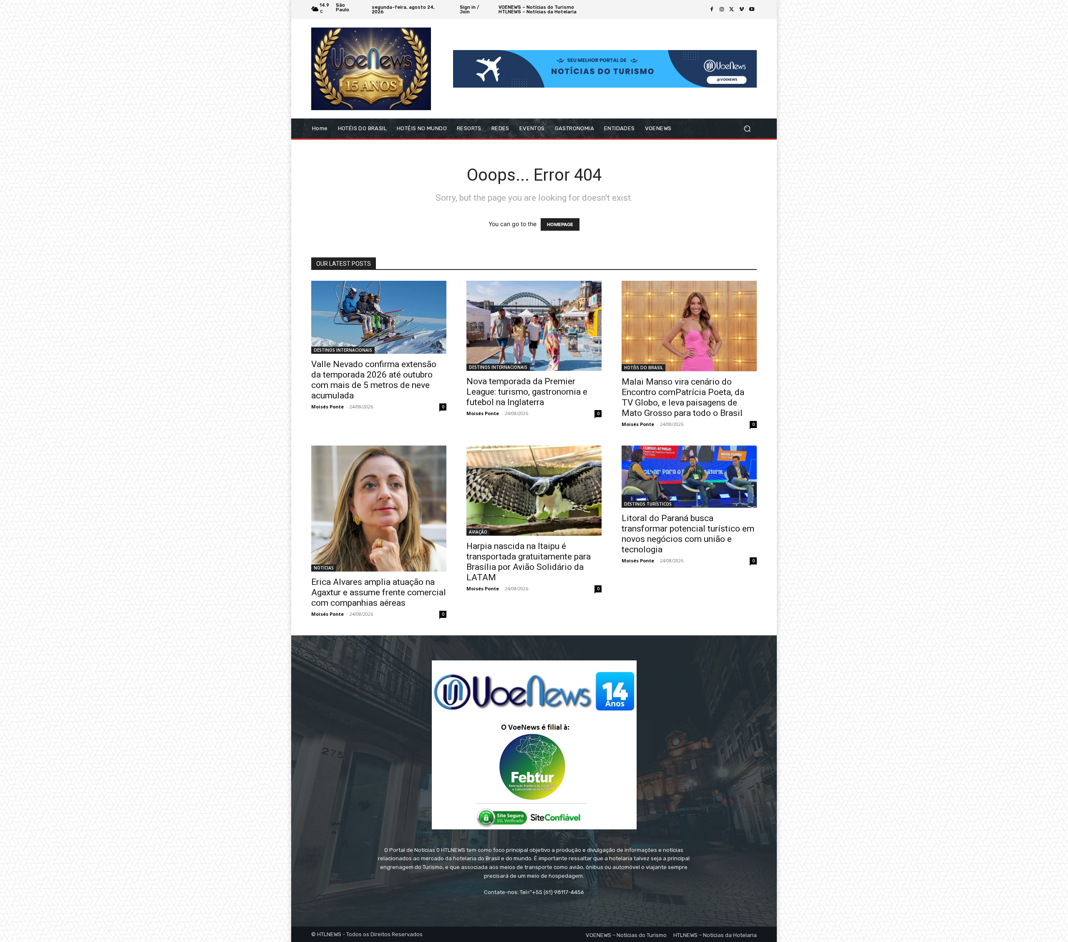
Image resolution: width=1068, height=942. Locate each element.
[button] (747, 129)
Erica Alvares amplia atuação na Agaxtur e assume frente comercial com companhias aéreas (378, 592)
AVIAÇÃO (478, 532)
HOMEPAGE (560, 224)
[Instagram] (722, 10)
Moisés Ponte (327, 406)
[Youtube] (752, 10)
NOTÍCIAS (324, 568)
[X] (732, 10)
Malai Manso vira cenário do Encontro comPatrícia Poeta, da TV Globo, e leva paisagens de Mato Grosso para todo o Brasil (683, 397)
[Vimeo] (742, 10)
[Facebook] (712, 10)
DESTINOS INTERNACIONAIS (343, 350)
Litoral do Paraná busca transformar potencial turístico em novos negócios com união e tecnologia (688, 533)
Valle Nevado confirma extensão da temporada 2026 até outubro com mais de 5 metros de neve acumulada (373, 379)
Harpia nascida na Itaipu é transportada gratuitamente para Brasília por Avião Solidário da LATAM (528, 561)
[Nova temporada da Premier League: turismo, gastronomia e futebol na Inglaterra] (534, 326)
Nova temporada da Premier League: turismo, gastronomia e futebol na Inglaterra (526, 391)
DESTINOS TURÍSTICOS (648, 504)
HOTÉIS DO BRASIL (643, 367)
